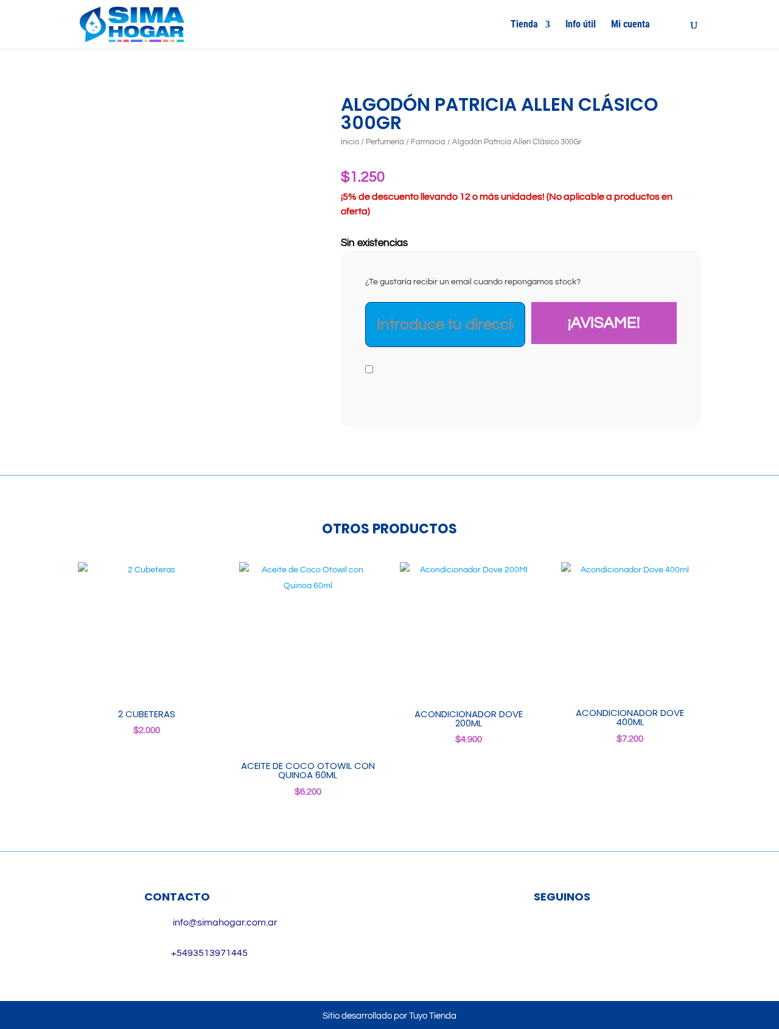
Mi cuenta (630, 25)
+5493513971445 (209, 953)
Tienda (524, 25)
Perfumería (385, 142)
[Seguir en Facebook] (544, 936)
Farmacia (428, 142)
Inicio (350, 142)
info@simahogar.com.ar (225, 922)
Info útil (580, 25)
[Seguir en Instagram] (580, 936)
